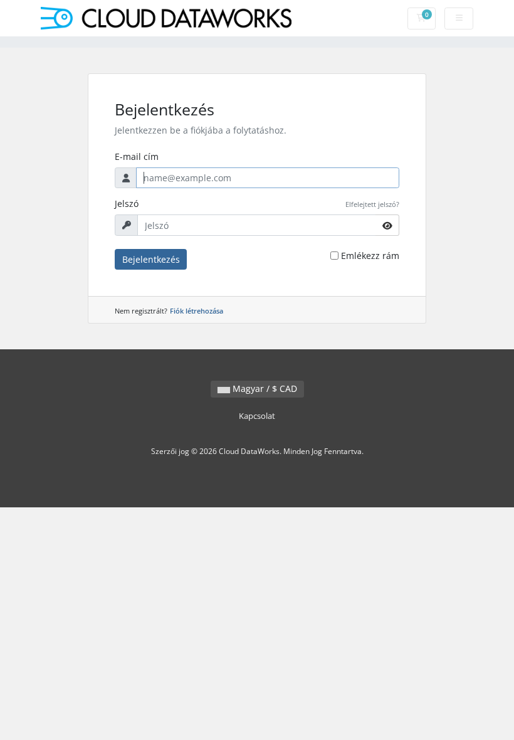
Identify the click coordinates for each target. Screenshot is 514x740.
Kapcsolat (257, 416)
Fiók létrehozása (196, 310)
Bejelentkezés (151, 259)
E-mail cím (137, 156)
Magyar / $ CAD (263, 388)
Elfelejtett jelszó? (372, 204)
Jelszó (127, 203)
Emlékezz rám (370, 256)
